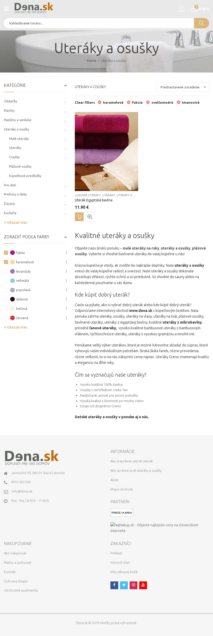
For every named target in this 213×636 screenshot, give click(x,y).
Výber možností (79, 216)
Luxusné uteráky (88, 195)
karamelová (113, 102)
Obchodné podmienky (21, 590)
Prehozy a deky (15, 194)
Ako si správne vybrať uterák (131, 461)
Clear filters (85, 102)
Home (91, 60)
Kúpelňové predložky (25, 176)
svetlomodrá (162, 102)
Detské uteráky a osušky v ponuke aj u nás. (112, 417)
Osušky (14, 157)
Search (201, 23)
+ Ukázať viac (15, 222)
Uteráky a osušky (130, 195)
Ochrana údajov (16, 581)
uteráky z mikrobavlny (182, 322)
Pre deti (10, 185)
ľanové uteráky (102, 328)
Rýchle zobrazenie (90, 216)
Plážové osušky (20, 166)
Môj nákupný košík (124, 572)
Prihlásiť (116, 553)
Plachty (9, 110)
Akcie (114, 480)
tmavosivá (190, 102)
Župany (9, 203)
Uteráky (108, 195)
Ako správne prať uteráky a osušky (136, 470)
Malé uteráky (19, 138)
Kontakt (10, 572)
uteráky (181, 265)
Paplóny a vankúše (17, 120)
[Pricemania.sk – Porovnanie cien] (121, 512)
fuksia (137, 102)
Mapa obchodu (121, 489)
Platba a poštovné (17, 562)
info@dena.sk (22, 491)
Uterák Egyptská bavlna (93, 200)
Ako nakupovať (15, 553)
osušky (198, 265)
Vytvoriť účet (120, 562)
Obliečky (10, 101)
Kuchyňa (10, 213)
